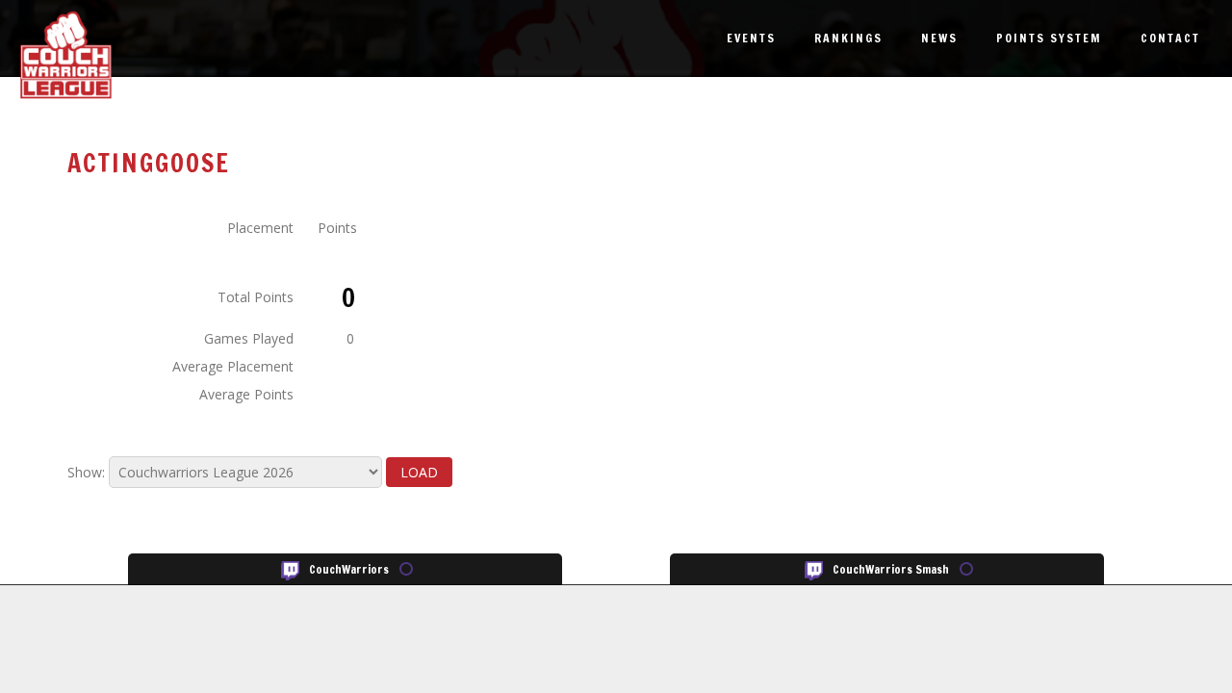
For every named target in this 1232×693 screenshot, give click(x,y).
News (939, 38)
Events (751, 38)
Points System (1049, 38)
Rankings (848, 38)
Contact (1170, 38)
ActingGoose (148, 163)
